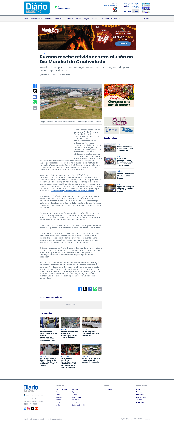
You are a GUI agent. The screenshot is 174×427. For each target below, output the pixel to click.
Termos (139, 392)
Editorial (48, 18)
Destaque (75, 400)
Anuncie (139, 400)
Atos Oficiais (76, 397)
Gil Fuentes (115, 18)
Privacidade (140, 402)
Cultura (74, 395)
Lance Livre (59, 18)
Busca (148, 19)
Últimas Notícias (36, 18)
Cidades (69, 18)
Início (26, 18)
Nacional (95, 18)
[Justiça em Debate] (127, 130)
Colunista (75, 402)
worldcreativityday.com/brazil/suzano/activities (72, 190)
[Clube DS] (119, 121)
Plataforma (138, 419)
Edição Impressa (61, 389)
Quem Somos (141, 389)
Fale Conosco (141, 397)
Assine (136, 11)
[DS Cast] (111, 130)
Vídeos (58, 392)
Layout (123, 419)
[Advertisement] (55, 141)
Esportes (105, 18)
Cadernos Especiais (78, 405)
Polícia (78, 18)
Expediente (140, 395)
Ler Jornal (127, 11)
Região (86, 18)
